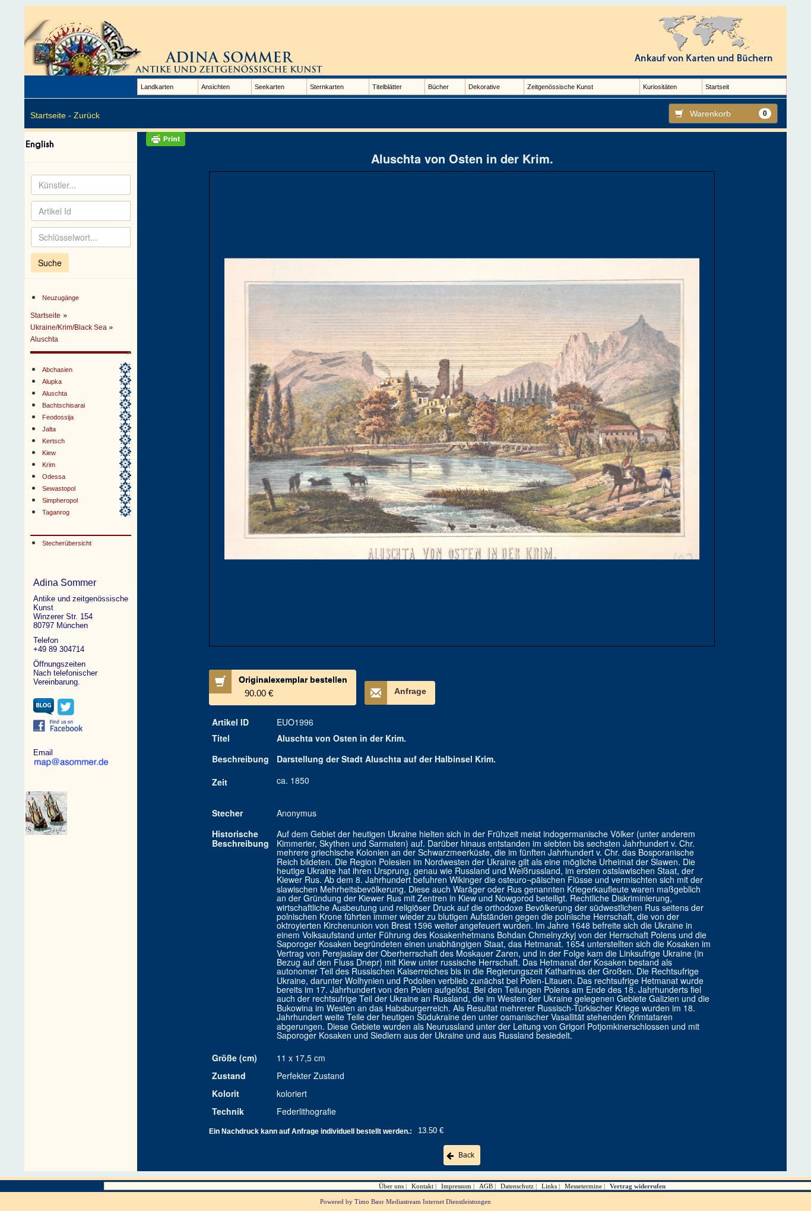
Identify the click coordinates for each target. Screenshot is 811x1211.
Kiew (49, 452)
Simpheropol (60, 500)
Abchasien (57, 369)
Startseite (45, 315)
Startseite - (50, 115)
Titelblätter (387, 86)
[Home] (178, 47)
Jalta (49, 429)
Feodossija (58, 417)
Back (466, 1155)
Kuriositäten (660, 86)
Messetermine (583, 1186)
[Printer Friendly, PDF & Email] (462, 139)
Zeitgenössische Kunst (560, 86)
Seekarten (269, 86)
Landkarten (157, 86)
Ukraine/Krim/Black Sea (69, 327)
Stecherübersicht (66, 543)
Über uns (391, 1186)
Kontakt (422, 1186)
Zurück (87, 115)
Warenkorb (728, 113)
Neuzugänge (60, 297)
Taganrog (55, 512)
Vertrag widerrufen (638, 1186)
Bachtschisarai (63, 405)
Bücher (438, 86)
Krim (48, 464)
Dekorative (484, 86)
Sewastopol (58, 488)
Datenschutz (517, 1186)
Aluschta (44, 339)
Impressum (456, 1186)
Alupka (52, 381)
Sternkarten (327, 86)
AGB (486, 1186)
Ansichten (215, 86)
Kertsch (53, 440)
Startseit (717, 86)
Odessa (53, 476)
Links (549, 1186)
